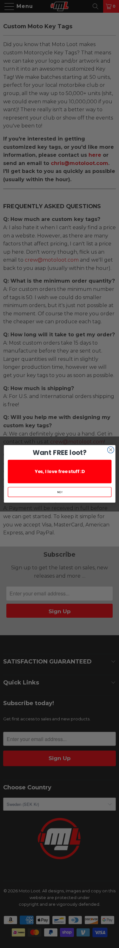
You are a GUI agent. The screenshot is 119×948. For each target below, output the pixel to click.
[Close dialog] (110, 450)
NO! (59, 492)
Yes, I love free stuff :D (60, 472)
